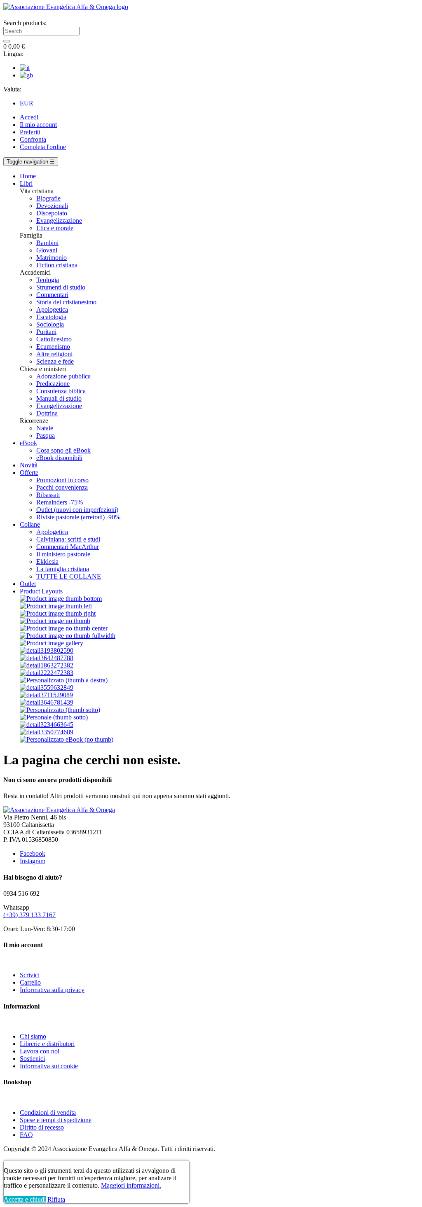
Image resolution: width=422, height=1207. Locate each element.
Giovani (46, 250)
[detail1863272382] (46, 665)
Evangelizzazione (59, 220)
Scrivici (30, 974)
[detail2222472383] (46, 672)
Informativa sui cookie (49, 1065)
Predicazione (53, 383)
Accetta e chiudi (25, 1199)
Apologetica (52, 309)
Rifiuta (56, 1199)
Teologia (47, 279)
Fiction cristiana (56, 264)
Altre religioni (54, 353)
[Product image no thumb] (55, 620)
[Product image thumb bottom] (61, 598)
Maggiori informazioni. (131, 1185)
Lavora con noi (39, 1051)
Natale (44, 428)
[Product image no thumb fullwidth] (67, 635)
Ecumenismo (53, 346)
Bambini (47, 242)
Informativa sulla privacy (52, 989)
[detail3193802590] (46, 650)
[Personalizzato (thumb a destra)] (64, 680)
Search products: (25, 22)
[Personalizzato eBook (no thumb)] (66, 739)
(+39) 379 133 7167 (29, 914)
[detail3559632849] (46, 687)
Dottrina (47, 413)
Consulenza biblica (61, 391)
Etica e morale (54, 227)
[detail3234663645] (46, 724)
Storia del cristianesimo (66, 302)
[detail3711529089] (46, 694)
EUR (26, 103)
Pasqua (45, 435)
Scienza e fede (55, 361)
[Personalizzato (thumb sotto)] (60, 709)
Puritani (46, 331)
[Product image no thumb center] (64, 628)
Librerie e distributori (47, 1043)
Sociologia (50, 324)
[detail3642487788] (46, 657)
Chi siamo (33, 1036)
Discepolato (51, 213)
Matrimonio (51, 257)
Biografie (48, 198)
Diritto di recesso (42, 1127)
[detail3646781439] (46, 702)
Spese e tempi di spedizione (55, 1119)
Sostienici (32, 1058)
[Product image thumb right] (58, 613)
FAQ (26, 1134)
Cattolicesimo (54, 339)
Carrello (30, 982)
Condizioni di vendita (48, 1112)
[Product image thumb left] (56, 605)
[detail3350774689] (46, 731)
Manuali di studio (59, 398)
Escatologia (51, 316)
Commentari (52, 294)
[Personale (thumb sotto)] (54, 717)
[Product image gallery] (51, 643)
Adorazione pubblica (63, 376)
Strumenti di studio (60, 287)
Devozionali (52, 205)
